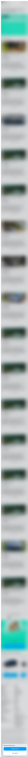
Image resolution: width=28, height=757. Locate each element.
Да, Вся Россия (15, 748)
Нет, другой (15, 753)
